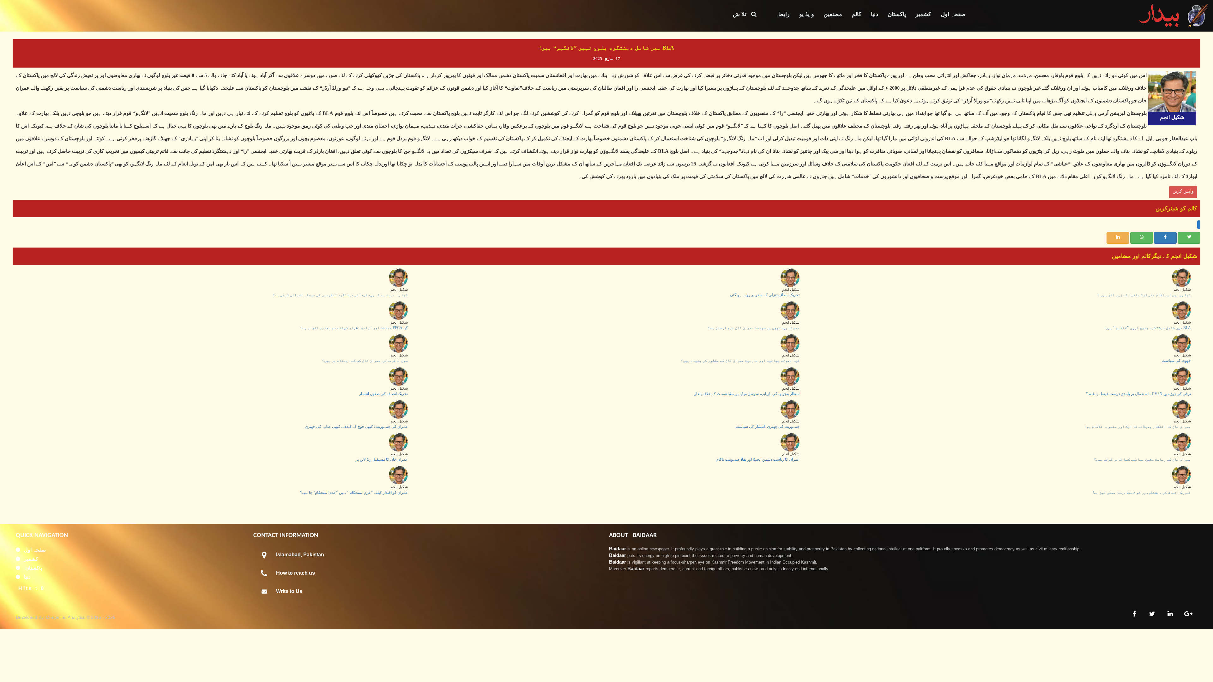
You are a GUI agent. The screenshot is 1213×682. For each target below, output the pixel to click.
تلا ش (742, 14)
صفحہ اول (953, 14)
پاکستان (897, 14)
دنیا (874, 14)
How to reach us (295, 573)
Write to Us (289, 591)
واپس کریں (1183, 191)
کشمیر (923, 14)
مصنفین (833, 14)
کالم (856, 14)
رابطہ (782, 14)
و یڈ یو (806, 14)
